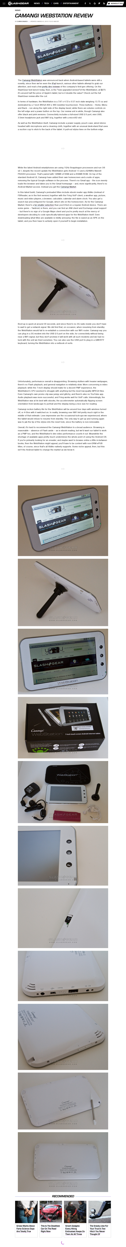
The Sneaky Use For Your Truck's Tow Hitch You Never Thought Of (99, 1230)
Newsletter (117, 3)
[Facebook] (85, 3)
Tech (46, 3)
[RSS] (104, 3)
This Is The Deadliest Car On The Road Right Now (50, 1229)
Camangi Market (68, 186)
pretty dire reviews (51, 86)
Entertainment (71, 3)
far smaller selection (44, 205)
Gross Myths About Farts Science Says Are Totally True (25, 1229)
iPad (54, 83)
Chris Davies (22, 21)
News (37, 3)
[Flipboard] (99, 3)
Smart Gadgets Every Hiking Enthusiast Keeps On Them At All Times (75, 1230)
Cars (56, 3)
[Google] (95, 3)
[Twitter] (90, 3)
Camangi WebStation (32, 80)
